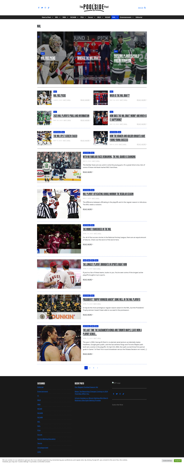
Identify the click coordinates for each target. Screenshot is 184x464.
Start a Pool (46, 17)
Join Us (140, 8)
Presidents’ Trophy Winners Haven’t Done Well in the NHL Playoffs (111, 299)
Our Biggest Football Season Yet (86, 387)
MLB (99, 17)
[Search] (145, 7)
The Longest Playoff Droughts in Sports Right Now (105, 264)
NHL (113, 17)
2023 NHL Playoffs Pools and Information (71, 116)
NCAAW (40, 417)
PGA (82, 17)
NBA (64, 17)
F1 (38, 396)
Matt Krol (67, 100)
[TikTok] (48, 7)
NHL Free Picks (59, 95)
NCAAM (73, 17)
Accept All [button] (177, 461)
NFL (56, 17)
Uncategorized (42, 448)
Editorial (139, 17)
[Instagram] (45, 7)
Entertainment (125, 17)
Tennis (39, 443)
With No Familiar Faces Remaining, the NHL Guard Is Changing (109, 157)
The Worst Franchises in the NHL (97, 229)
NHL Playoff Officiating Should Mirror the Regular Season (108, 194)
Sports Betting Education (46, 439)
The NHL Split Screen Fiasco (65, 136)
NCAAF (107, 17)
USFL (39, 452)
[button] (144, 73)
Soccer (90, 17)
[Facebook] (38, 7)
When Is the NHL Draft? (120, 95)
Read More (85, 100)
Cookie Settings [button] (167, 461)
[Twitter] (42, 7)
